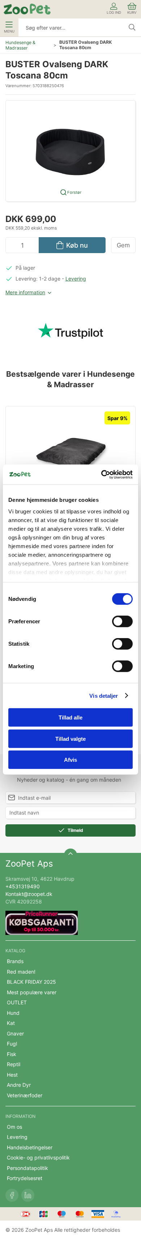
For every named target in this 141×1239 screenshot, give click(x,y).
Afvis (70, 760)
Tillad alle (70, 717)
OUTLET (17, 1002)
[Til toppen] (70, 855)
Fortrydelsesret (24, 1178)
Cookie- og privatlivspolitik (38, 1157)
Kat (11, 1023)
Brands (15, 961)
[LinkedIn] (27, 1195)
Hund (13, 1013)
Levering (75, 278)
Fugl (12, 1044)
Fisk (11, 1054)
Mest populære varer (31, 992)
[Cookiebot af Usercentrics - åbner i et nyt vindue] (101, 474)
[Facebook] (11, 1195)
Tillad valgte (70, 738)
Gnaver (15, 1033)
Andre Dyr (19, 1085)
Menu (9, 31)
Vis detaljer (103, 695)
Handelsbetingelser (29, 1147)
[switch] (122, 621)
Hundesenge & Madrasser (20, 45)
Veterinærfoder (24, 1095)
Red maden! (21, 972)
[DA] (27, 9)
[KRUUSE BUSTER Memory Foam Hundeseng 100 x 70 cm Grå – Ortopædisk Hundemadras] (70, 456)
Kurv (132, 12)
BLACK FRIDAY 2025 (31, 982)
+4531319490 (22, 886)
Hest (12, 1075)
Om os (14, 1127)
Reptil (13, 1064)
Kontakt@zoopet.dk (28, 894)
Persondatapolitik (27, 1168)
